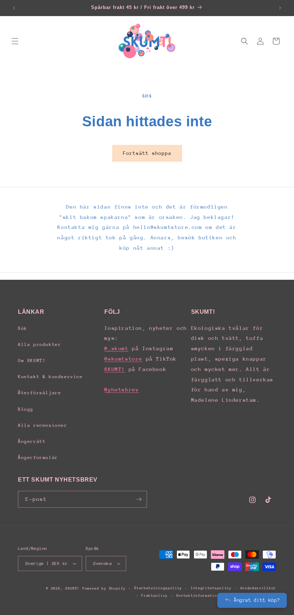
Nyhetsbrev (121, 389)
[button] (15, 41)
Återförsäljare (39, 392)
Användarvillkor (258, 588)
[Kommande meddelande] (280, 8)
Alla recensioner (42, 425)
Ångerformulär (38, 457)
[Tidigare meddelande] (14, 8)
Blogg (25, 409)
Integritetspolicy (211, 588)
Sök (22, 328)
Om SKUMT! (32, 360)
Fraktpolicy (154, 596)
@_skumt (116, 348)
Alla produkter (39, 344)
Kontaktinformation (198, 596)
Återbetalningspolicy (158, 588)
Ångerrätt (32, 441)
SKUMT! (114, 369)
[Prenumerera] (139, 499)
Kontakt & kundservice (50, 376)
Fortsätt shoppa (147, 153)
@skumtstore (123, 359)
